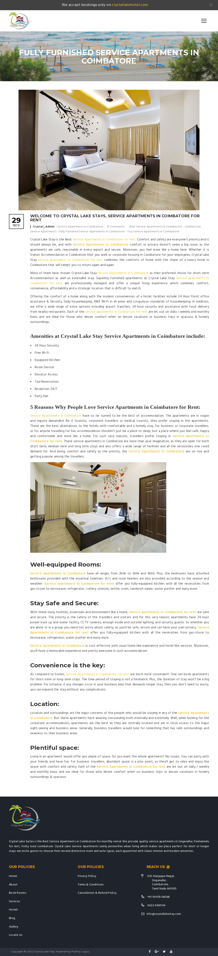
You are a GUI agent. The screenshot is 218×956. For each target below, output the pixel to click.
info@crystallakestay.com (164, 914)
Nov (16, 222)
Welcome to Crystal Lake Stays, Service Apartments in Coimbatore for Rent (115, 218)
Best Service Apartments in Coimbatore (155, 226)
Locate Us (15, 935)
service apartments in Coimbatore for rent (70, 260)
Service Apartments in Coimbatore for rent (104, 239)
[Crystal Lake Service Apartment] (19, 20)
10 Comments (116, 226)
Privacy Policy (87, 876)
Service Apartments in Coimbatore (80, 226)
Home (13, 876)
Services (14, 901)
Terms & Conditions (90, 884)
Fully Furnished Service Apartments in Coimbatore (92, 231)
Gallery (13, 926)
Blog (12, 918)
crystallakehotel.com (130, 5)
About (13, 884)
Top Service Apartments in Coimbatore (153, 231)
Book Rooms (17, 893)
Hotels (13, 909)
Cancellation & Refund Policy (97, 893)
